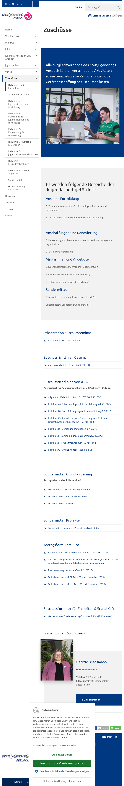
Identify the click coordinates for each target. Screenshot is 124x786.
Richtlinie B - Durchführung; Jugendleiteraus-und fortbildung (18, 118)
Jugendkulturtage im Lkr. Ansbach (18, 57)
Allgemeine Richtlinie (19, 94)
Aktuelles (10, 202)
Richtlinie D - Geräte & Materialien (19, 143)
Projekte (9, 42)
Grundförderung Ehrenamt (16, 188)
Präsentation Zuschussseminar (64, 340)
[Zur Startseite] (20, 15)
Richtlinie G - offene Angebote (18, 172)
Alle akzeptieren (62, 754)
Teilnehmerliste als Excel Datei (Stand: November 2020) (77, 584)
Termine (9, 209)
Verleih (9, 71)
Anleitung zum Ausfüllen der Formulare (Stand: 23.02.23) (78, 552)
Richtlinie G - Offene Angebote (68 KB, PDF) (70, 449)
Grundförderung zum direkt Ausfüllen (67, 496)
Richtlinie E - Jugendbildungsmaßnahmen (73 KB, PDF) (76, 435)
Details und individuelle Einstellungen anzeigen (64, 771)
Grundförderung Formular (61, 503)
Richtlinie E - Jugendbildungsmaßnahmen (23, 153)
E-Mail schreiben (91, 699)
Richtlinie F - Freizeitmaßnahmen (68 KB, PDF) (72, 442)
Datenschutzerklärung (54, 781)
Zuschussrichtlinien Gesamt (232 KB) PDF (69, 364)
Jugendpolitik (12, 65)
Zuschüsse (11, 78)
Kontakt (9, 215)
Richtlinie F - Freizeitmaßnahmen (18, 162)
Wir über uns (12, 36)
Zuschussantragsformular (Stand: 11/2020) (70, 570)
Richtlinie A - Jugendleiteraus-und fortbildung (18, 104)
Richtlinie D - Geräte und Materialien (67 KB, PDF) (73, 428)
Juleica (8, 49)
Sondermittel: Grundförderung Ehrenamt (69, 489)
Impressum (75, 781)
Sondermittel (15, 179)
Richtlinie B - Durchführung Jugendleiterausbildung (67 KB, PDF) (81, 411)
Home (8, 29)
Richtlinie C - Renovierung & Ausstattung (16, 132)
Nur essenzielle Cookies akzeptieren (62, 763)
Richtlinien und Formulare (16, 86)
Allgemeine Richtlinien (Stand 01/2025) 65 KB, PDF (74, 397)
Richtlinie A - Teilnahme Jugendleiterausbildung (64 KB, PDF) (79, 404)
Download (10, 195)
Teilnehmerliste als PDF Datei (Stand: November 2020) (76, 577)
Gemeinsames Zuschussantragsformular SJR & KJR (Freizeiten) (80, 616)
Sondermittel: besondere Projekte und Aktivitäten (74, 527)
